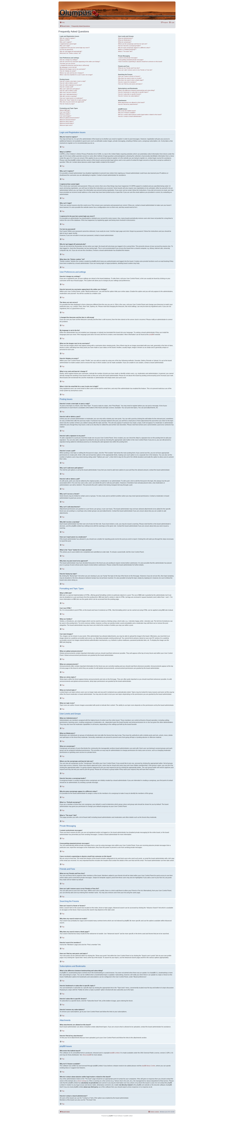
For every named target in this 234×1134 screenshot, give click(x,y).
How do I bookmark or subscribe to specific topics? (133, 92)
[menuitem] (62, 22)
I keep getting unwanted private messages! (130, 59)
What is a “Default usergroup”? (127, 49)
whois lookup (81, 1081)
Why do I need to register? (67, 38)
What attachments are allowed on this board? (131, 102)
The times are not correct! (67, 63)
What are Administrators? (125, 38)
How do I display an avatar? (68, 71)
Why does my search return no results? (130, 78)
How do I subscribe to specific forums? (129, 94)
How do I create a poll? (66, 87)
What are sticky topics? (67, 121)
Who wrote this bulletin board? (127, 110)
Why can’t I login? (65, 45)
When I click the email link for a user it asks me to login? (76, 74)
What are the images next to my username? (73, 69)
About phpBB (87, 1055)
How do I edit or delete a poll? (68, 90)
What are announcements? (68, 119)
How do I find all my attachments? (128, 104)
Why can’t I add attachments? (68, 94)
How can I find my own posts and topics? (130, 84)
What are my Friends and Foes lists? (129, 68)
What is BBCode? (65, 110)
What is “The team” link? (125, 51)
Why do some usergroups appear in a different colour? (134, 47)
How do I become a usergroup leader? (129, 45)
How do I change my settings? (69, 59)
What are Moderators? (124, 40)
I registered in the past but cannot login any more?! (75, 47)
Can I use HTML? (65, 112)
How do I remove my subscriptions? (128, 96)
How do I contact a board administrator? (130, 116)
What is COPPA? (65, 40)
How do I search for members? (127, 82)
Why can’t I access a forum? (68, 92)
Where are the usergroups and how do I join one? (132, 44)
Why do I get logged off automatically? (71, 51)
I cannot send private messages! (127, 57)
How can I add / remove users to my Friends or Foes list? (135, 70)
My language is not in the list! (68, 67)
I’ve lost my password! (66, 49)
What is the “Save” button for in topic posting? (73, 100)
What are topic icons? (66, 125)
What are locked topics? (67, 123)
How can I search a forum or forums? (129, 76)
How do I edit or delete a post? (69, 83)
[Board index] (69, 6)
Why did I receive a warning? (68, 96)
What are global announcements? (69, 117)
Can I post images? (65, 116)
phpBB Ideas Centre (148, 1066)
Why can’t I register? (66, 42)
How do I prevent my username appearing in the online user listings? (80, 61)
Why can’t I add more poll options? (70, 88)
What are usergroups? (124, 42)
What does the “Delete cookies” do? (70, 53)
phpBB (151, 334)
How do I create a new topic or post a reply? (73, 81)
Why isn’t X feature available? (126, 112)
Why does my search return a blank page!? (131, 80)
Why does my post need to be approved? (72, 102)
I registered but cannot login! (68, 44)
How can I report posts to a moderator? (71, 98)
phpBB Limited (115, 1053)
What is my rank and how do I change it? (72, 73)
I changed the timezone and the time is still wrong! (74, 65)
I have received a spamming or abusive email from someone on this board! (140, 61)
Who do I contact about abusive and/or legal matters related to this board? (140, 114)
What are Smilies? (65, 114)
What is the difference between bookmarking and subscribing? (136, 90)
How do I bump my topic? (67, 104)
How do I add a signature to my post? (71, 85)
